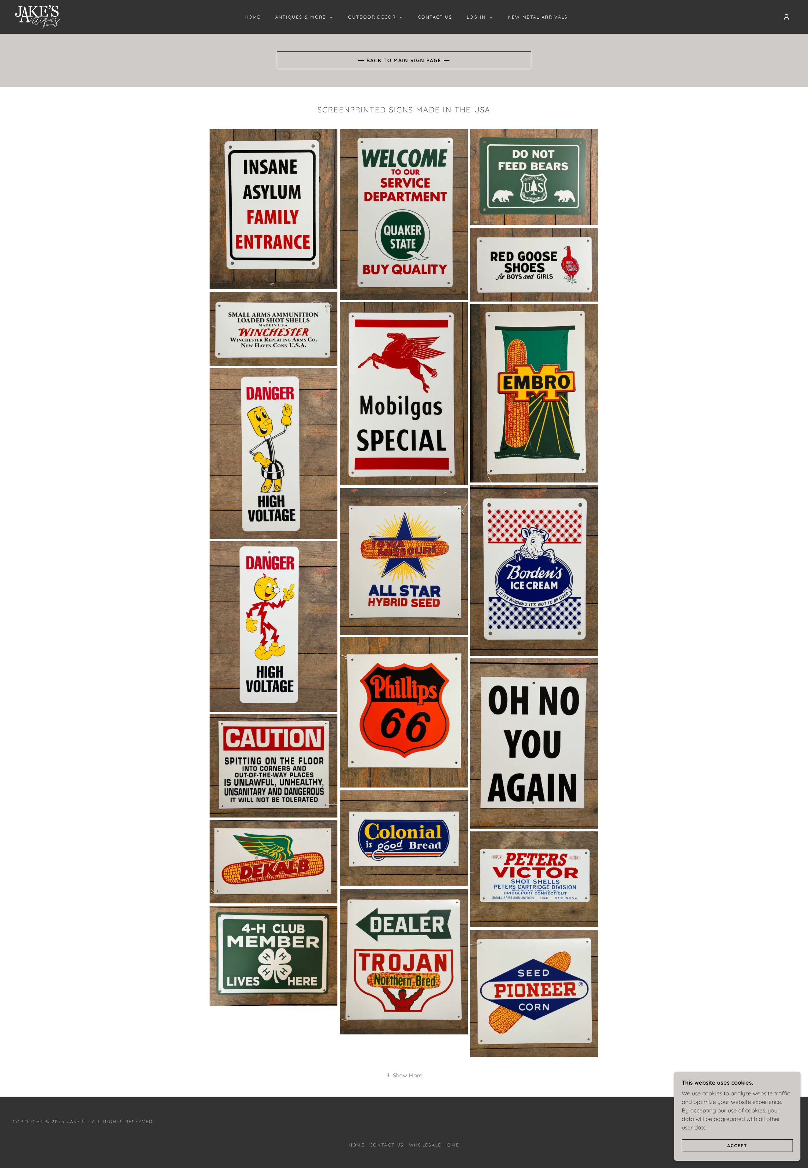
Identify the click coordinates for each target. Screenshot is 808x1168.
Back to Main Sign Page (403, 60)
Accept (737, 1145)
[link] (37, 16)
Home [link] (252, 17)
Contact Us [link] (435, 17)
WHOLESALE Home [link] (434, 1145)
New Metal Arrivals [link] (538, 17)
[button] (302, 17)
